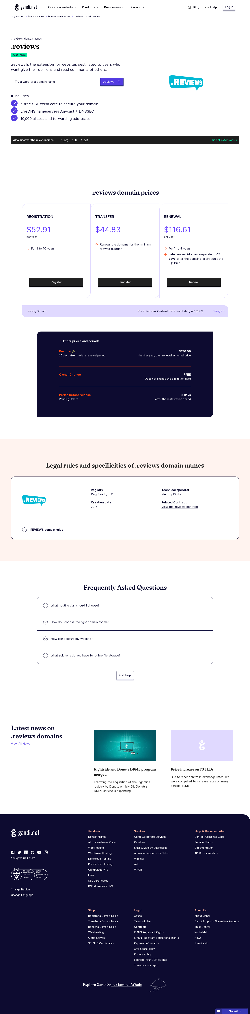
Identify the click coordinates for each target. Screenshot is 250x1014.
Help (213, 7)
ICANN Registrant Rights (149, 932)
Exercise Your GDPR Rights (150, 959)
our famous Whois (126, 984)
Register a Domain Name (103, 915)
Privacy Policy (142, 954)
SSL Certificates (98, 880)
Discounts (137, 7)
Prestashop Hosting (100, 864)
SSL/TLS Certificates (101, 943)
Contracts (140, 926)
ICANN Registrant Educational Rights (156, 937)
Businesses (112, 7)
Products (88, 7)
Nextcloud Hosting (99, 858)
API (136, 864)
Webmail (139, 858)
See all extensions (223, 140)
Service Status (204, 842)
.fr (75, 140)
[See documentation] (73, 351)
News (198, 937)
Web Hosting (96, 847)
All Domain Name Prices (102, 842)
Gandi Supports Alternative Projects (217, 921)
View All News (20, 743)
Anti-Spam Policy (144, 948)
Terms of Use (142, 921)
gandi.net (19, 16)
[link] (13, 853)
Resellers (139, 842)
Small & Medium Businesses (150, 847)
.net (85, 140)
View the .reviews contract (179, 507)
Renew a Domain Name (102, 926)
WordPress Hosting (100, 853)
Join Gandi (201, 943)
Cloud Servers (97, 937)
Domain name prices (59, 16)
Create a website (60, 7)
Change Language (22, 894)
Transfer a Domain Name (103, 921)
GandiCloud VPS (98, 869)
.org (65, 140)
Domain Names (36, 16)
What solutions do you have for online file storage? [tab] (85, 655)
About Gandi (202, 915)
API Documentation (206, 853)
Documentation (204, 847)
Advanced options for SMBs (151, 853)
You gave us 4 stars (23, 857)
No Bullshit (201, 932)
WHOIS (138, 869)
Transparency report (147, 965)
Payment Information (147, 943)
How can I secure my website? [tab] (72, 639)
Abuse (138, 915)
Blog (196, 7)
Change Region (20, 889)
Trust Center (202, 926)
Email (91, 875)
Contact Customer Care (209, 836)
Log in (229, 7)
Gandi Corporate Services (150, 836)
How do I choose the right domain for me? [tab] (80, 622)
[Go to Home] (26, 7)
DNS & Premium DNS (100, 886)
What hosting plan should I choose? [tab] (75, 605)
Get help (125, 675)
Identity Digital (171, 494)
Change (217, 311)
